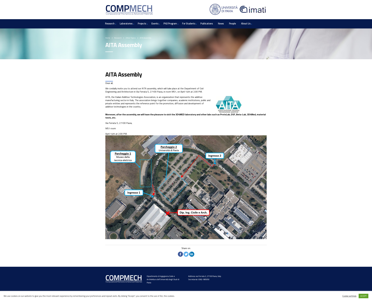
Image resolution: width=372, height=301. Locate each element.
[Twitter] (186, 254)
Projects (142, 23)
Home (107, 37)
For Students (188, 23)
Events (154, 23)
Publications (206, 23)
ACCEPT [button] (363, 296)
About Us (245, 23)
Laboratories (126, 23)
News (221, 23)
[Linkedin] (191, 254)
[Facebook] (180, 254)
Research (110, 23)
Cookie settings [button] (349, 296)
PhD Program (170, 23)
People (232, 23)
